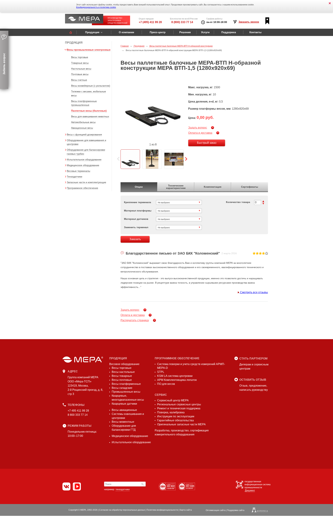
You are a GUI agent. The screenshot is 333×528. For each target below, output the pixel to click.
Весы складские (122, 387)
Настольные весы (81, 68)
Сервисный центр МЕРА (173, 400)
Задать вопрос (197, 127)
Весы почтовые (122, 379)
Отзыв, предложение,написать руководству (253, 387)
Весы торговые (79, 57)
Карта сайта (186, 510)
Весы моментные (123, 421)
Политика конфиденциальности (162, 510)
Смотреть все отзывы (253, 292)
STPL (160, 371)
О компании (126, 32)
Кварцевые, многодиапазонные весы (128, 397)
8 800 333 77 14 (78, 414)
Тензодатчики (74, 176)
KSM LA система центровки (175, 375)
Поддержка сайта (235, 510)
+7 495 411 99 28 (78, 410)
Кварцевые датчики (124, 403)
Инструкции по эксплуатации (175, 416)
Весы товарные (122, 375)
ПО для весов (166, 383)
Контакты (255, 32)
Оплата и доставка (200, 132)
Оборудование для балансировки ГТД (124, 427)
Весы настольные (123, 371)
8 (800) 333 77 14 (182, 22)
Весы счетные (79, 80)
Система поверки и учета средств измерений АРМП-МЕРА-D (191, 366)
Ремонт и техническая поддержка (178, 408)
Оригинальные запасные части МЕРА (181, 424)
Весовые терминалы (78, 171)
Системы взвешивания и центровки (128, 415)
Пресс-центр (157, 32)
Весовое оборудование (124, 364)
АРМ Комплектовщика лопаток (177, 379)
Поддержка (228, 32)
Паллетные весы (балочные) (89, 110)
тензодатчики (123, 489)
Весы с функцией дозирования (84, 134)
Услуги (205, 32)
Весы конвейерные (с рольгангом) (90, 85)
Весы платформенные (126, 383)
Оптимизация (215, 510)
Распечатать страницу (135, 320)
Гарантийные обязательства (175, 420)
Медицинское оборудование (83, 165)
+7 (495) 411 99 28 (150, 22)
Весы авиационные (124, 409)
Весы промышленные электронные (88, 49)
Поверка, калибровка (171, 412)
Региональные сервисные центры (179, 404)
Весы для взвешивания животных (90, 116)
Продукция (92, 32)
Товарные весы (80, 63)
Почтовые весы (79, 74)
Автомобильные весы (83, 122)
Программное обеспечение (82, 188)
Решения (185, 32)
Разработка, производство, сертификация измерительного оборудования (182, 432)
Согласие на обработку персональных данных (122, 510)
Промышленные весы (126, 391)
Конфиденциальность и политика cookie (96, 7)
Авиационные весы (82, 127)
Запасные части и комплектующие (86, 182)
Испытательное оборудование (84, 159)
